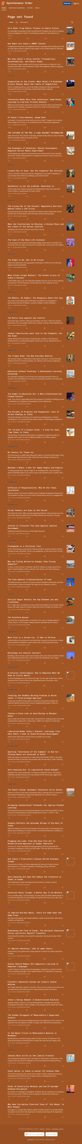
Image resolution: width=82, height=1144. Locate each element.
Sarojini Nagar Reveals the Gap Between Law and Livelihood (33, 600)
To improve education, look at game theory (30, 948)
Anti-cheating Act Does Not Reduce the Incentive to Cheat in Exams (34, 878)
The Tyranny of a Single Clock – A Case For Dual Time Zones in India (33, 430)
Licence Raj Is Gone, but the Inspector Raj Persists (35, 170)
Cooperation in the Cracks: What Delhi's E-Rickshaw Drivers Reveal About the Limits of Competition (35, 82)
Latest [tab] (11, 22)
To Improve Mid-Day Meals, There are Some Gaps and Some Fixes (34, 913)
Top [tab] (16, 22)
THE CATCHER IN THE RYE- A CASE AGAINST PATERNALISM (35, 133)
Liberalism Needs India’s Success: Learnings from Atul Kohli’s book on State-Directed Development (34, 732)
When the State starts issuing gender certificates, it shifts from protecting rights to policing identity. (34, 264)
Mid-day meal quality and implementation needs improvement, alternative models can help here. (35, 919)
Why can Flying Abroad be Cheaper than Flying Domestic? (31, 562)
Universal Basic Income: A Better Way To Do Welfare (35, 892)
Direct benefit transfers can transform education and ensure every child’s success (34, 937)
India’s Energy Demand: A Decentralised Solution (33, 999)
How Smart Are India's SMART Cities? (27, 43)
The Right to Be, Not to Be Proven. (26, 260)
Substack (30, 1139)
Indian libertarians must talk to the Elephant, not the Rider (35, 334)
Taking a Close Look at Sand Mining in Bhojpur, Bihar (33, 714)
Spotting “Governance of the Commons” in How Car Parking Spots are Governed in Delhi (33, 753)
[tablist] (18, 22)
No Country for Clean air (21, 452)
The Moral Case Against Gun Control (26, 318)
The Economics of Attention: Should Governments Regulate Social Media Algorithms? (32, 149)
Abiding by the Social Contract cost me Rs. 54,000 (26, 229)
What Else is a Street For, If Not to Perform (31, 637)
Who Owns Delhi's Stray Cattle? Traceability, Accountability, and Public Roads (32, 60)
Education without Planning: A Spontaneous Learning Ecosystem (35, 372)
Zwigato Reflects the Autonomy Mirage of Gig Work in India (35, 824)
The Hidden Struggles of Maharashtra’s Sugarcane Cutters (33, 1016)
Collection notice (57, 1129)
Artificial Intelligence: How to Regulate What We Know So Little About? (34, 674)
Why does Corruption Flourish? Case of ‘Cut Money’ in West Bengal (36, 1105)
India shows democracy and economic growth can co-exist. (29, 737)
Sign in (76, 3)
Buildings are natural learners (24, 653)
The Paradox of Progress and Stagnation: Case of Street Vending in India (33, 413)
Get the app (51, 1134)
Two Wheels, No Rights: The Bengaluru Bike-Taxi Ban (35, 298)
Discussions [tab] (24, 22)
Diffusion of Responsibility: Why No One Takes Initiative (32, 488)
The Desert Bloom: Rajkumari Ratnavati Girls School (35, 790)
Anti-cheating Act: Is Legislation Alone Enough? (33, 769)
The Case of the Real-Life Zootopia (26, 240)
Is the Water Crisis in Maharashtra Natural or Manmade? (32, 1034)
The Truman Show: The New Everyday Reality (30, 356)
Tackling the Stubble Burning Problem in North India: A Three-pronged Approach (32, 696)
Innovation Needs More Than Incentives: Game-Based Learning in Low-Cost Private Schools (34, 100)
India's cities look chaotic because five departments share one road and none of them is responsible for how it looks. (34, 190)
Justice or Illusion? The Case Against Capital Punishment (32, 526)
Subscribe (67, 3)
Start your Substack (35, 1134)
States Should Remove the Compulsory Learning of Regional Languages (33, 965)
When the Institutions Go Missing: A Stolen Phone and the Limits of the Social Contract (36, 225)
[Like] (9, 143)
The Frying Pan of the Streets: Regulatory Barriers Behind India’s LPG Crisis (35, 207)
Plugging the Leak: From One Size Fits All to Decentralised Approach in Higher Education (31, 842)
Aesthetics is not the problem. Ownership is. (31, 186)
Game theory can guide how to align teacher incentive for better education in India (35, 952)
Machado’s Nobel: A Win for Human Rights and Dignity (35, 467)
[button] (3, 8)
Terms (48, 1129)
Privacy (42, 1129)
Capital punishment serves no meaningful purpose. (26, 531)
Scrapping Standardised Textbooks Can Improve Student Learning (36, 806)
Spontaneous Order (20, 51)
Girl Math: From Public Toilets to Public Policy (33, 28)
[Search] (72, 22)
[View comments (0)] (27, 53)
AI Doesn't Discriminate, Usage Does (27, 117)
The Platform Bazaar (18, 617)
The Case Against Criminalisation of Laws (29, 579)
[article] (41, 33)
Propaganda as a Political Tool (24, 546)
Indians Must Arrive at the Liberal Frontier (31, 1055)
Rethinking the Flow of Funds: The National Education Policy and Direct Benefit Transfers (36, 931)
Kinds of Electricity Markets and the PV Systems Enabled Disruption (33, 1087)
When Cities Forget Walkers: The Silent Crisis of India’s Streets (34, 276)
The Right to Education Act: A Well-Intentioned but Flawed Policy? (35, 395)
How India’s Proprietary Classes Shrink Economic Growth (33, 860)
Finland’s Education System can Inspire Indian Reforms (32, 983)
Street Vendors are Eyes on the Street (27, 510)
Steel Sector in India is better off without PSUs (33, 1071)
